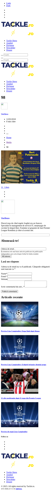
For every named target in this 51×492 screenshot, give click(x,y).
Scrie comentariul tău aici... (12, 287)
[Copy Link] (7, 133)
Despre (9, 50)
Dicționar (10, 45)
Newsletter (10, 48)
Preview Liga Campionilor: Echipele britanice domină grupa (23, 365)
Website (4, 279)
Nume (4, 274)
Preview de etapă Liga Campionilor (14, 432)
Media (9, 142)
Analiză (9, 43)
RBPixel (19, 489)
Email (4, 276)
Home (8, 137)
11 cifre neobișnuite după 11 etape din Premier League (21, 398)
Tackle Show (11, 41)
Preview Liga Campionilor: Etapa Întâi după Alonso (20, 331)
